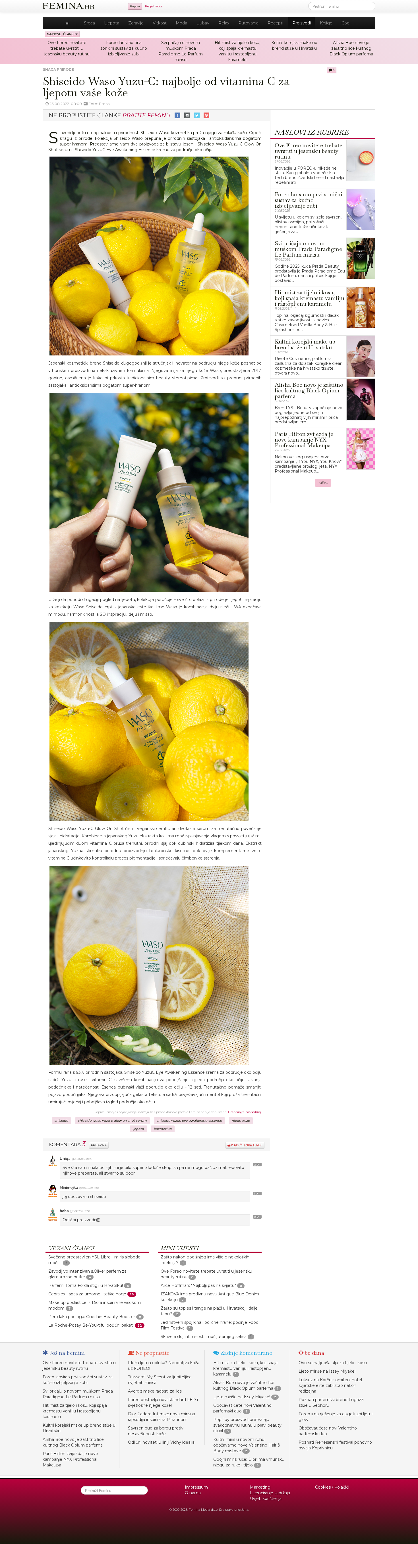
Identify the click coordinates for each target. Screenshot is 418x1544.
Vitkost (160, 23)
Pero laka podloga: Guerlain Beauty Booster (91, 1316)
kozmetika (163, 1129)
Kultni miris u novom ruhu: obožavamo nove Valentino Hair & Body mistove (246, 1445)
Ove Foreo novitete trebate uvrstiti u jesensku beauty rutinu (67, 48)
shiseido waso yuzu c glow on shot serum (112, 1121)
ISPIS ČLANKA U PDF (246, 1145)
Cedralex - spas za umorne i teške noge (87, 1294)
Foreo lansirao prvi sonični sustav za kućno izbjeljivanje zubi (123, 48)
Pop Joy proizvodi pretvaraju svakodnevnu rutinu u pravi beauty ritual (247, 1425)
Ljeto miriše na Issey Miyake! (241, 1396)
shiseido (61, 1121)
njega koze (241, 1121)
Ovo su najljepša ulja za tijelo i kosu (333, 1362)
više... (323, 483)
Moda (181, 23)
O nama (193, 1492)
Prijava (135, 6)
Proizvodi (301, 23)
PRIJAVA (98, 1145)
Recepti (275, 23)
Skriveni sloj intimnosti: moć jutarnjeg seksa (204, 1336)
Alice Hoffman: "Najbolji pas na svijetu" (198, 1285)
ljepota (138, 1129)
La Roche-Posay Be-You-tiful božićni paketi (91, 1325)
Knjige (326, 23)
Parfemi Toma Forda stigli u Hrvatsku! (85, 1285)
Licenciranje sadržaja (270, 1492)
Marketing (260, 1487)
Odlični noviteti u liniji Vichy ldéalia (161, 1442)
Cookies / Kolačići (332, 1487)
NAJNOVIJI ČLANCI (61, 34)
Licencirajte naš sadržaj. (245, 1112)
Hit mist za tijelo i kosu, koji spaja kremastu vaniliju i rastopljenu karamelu (75, 1411)
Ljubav (202, 23)
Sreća (89, 23)
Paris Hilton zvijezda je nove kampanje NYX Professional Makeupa (70, 1459)
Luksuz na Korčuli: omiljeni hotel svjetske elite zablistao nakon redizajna (330, 1385)
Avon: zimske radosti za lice (155, 1391)
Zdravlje (136, 23)
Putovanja (248, 23)
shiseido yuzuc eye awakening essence (189, 1121)
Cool (346, 23)
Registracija (153, 6)
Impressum (196, 1487)
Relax (223, 23)
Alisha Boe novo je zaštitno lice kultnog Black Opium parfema (351, 48)
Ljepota (111, 23)
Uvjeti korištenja (266, 1498)
